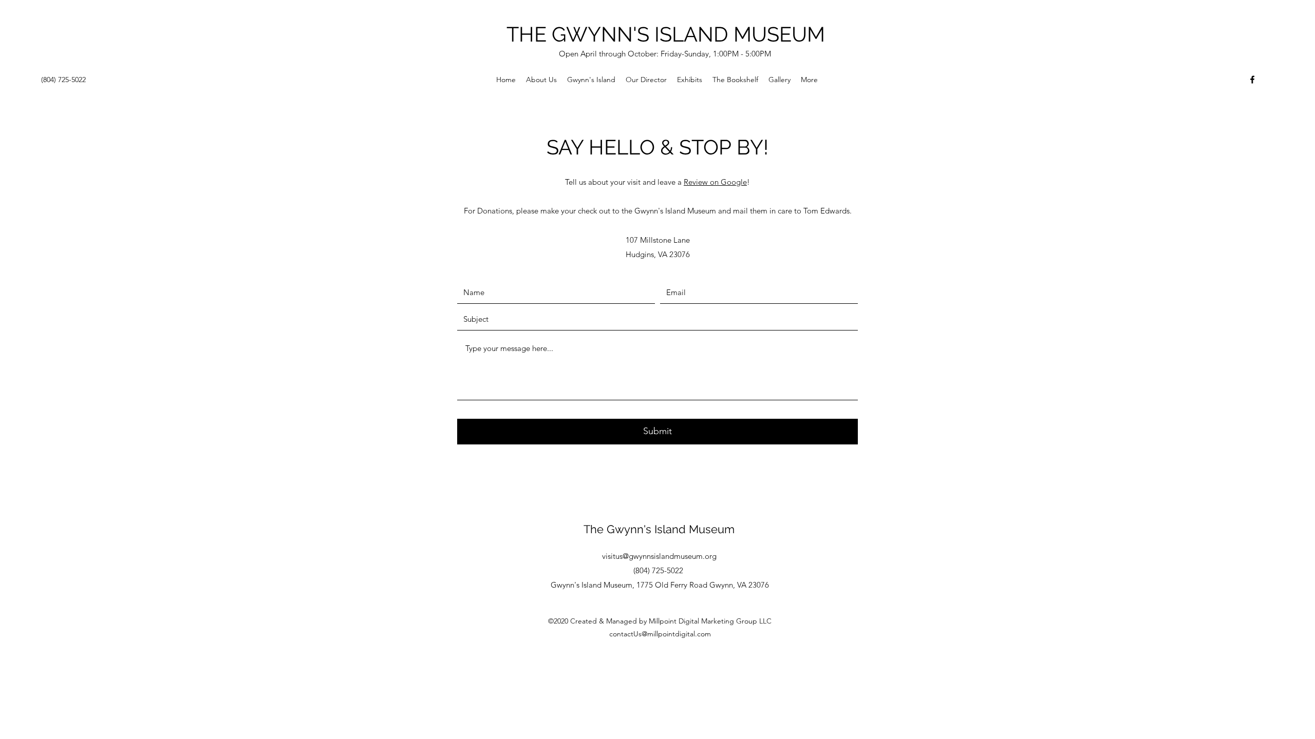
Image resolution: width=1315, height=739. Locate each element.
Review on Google (715, 182)
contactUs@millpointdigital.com (660, 633)
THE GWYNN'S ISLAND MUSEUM (665, 34)
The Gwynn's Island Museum (659, 529)
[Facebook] (1252, 79)
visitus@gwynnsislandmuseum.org (659, 556)
